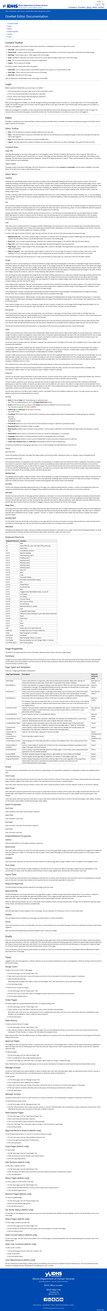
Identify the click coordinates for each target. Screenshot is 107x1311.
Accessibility (46, 1305)
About (89, 7)
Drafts (10, 34)
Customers (72, 7)
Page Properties (13, 31)
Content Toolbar (13, 23)
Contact (101, 7)
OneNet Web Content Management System (38, 11)
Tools (9, 37)
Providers (82, 7)
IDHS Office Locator (53, 1285)
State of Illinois (37, 1305)
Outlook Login (100, 1310)
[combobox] (100, 1)
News (95, 7)
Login (10, 26)
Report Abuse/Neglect (62, 1305)
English (99, 1)
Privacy (53, 1305)
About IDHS (12, 11)
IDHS (6, 11)
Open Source (20, 11)
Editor (10, 29)
